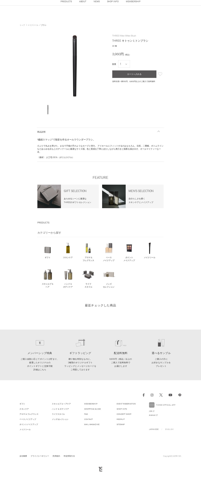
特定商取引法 (69, 456)
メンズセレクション (108, 285)
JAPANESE (153, 429)
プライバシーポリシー (40, 456)
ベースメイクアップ (108, 259)
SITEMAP (121, 424)
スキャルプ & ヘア (47, 285)
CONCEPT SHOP (124, 414)
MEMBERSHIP (90, 404)
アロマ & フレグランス (88, 259)
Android (152, 415)
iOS (150, 411)
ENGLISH (169, 429)
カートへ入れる (134, 74)
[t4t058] (48, 109)
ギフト (47, 257)
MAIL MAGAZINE (91, 424)
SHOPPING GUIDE (92, 409)
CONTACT (88, 419)
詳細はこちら (39, 369)
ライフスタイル (88, 285)
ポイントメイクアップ (129, 259)
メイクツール (149, 257)
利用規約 (56, 456)
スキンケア (68, 257)
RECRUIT (121, 419)
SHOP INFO (122, 409)
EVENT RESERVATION (126, 404)
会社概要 (23, 456)
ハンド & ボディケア (68, 285)
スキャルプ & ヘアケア (61, 404)
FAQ (86, 414)
